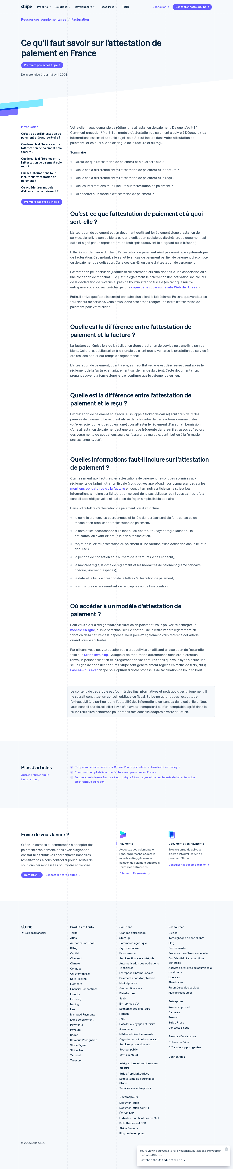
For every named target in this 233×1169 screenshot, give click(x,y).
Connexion (159, 7)
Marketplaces (128, 983)
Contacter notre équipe (190, 7)
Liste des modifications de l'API (139, 1118)
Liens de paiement (82, 1019)
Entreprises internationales (136, 973)
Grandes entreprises (132, 933)
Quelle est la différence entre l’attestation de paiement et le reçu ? (41, 162)
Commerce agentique (133, 943)
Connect (75, 968)
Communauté (177, 948)
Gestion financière (131, 988)
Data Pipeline (78, 978)
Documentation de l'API (134, 1108)
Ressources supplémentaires (43, 19)
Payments (76, 1024)
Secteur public (128, 1049)
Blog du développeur (132, 1133)
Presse (173, 1017)
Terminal (75, 1055)
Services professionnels (134, 1044)
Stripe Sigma (78, 1045)
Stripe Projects (128, 1128)
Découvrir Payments (133, 873)
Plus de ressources (181, 992)
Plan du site (176, 982)
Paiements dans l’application (137, 978)
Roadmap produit (179, 1007)
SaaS (122, 998)
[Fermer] (226, 1149)
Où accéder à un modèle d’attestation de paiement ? (39, 189)
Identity (75, 994)
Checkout (76, 958)
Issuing (74, 1004)
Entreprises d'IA (129, 1003)
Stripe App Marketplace (134, 1073)
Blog (171, 943)
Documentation (129, 1102)
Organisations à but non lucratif (139, 1039)
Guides (173, 933)
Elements (76, 984)
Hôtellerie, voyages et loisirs (137, 1024)
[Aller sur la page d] (25, 927)
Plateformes (127, 993)
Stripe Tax (76, 1050)
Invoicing (75, 999)
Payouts (75, 1030)
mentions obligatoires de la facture (97, 488)
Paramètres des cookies (184, 987)
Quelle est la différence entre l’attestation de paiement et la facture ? (41, 148)
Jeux (122, 1019)
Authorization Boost (83, 943)
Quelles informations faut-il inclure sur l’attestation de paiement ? (39, 176)
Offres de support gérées (185, 1047)
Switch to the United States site (161, 1160)
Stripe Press (176, 1022)
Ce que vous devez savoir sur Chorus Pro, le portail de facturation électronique (127, 767)
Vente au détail (128, 1054)
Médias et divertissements (136, 1034)
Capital (74, 953)
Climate (75, 963)
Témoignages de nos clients (186, 938)
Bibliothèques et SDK (132, 1123)
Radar (74, 1035)
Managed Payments (82, 1014)
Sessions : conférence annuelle (188, 953)
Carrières (174, 1012)
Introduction (29, 127)
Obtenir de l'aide (179, 1042)
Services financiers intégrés (137, 958)
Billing (73, 948)
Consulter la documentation (187, 864)
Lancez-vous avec (84, 670)
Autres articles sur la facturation (35, 777)
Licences (174, 977)
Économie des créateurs (134, 1008)
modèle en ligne (82, 630)
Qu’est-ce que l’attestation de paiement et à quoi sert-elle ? (41, 135)
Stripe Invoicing (96, 655)
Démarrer (30, 875)
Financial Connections (84, 989)
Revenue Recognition (83, 1040)
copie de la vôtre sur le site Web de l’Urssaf (165, 287)
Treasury (76, 1060)
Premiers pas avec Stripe (41, 65)
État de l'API (127, 1113)
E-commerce (127, 953)
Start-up (124, 938)
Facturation (80, 19)
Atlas (73, 938)
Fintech (124, 1013)
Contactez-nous (179, 1027)
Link (72, 1009)
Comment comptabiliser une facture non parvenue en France (115, 772)
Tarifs (125, 6)
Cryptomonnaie (80, 973)
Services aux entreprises (135, 1088)
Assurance (126, 1029)
